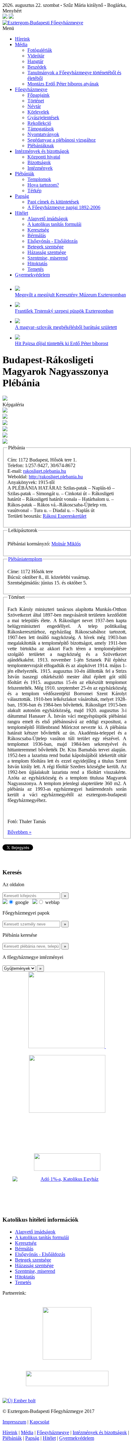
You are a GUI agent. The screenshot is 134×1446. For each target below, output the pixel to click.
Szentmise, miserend (47, 258)
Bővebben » (19, 832)
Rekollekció (39, 123)
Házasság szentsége (46, 252)
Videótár (35, 55)
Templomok (39, 179)
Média (21, 44)
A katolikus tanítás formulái (54, 224)
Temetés (35, 269)
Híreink (22, 39)
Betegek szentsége (45, 246)
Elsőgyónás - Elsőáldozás (52, 241)
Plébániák (24, 173)
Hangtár (35, 61)
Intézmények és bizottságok (42, 151)
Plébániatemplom (25, 559)
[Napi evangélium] (67, 1162)
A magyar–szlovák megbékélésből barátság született (66, 327)
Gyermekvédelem (32, 274)
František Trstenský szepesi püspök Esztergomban (64, 311)
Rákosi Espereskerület (64, 516)
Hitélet (21, 213)
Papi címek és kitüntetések (53, 201)
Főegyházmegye (31, 89)
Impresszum (14, 1421)
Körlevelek (38, 112)
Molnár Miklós (66, 543)
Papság (22, 196)
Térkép (34, 190)
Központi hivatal (43, 156)
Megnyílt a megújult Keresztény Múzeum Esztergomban (70, 294)
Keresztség (38, 229)
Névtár (34, 106)
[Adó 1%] (67, 1193)
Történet (35, 100)
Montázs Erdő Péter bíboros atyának (63, 83)
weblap (52, 902)
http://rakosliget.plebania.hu (56, 476)
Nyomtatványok (43, 134)
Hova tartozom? (43, 185)
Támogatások (40, 128)
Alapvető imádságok (47, 218)
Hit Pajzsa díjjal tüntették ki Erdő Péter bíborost (61, 343)
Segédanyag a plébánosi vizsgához (61, 140)
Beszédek (36, 67)
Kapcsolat (39, 1421)
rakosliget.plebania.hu (44, 471)
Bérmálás (36, 235)
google (21, 902)
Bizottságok (39, 162)
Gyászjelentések (43, 117)
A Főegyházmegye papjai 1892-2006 (63, 207)
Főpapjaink (38, 95)
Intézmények (40, 168)
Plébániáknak (40, 145)
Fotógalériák (39, 50)
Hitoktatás (37, 263)
